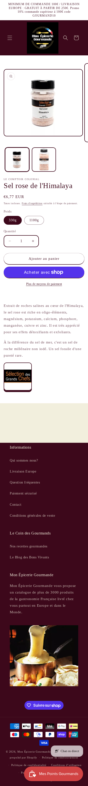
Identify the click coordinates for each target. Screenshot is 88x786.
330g (13, 220)
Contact (15, 504)
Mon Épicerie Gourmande (34, 751)
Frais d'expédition (32, 203)
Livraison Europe (23, 471)
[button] (9, 37)
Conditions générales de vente (32, 515)
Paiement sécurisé (23, 493)
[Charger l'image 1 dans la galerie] (17, 159)
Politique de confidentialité (28, 765)
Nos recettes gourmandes (28, 546)
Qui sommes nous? (24, 460)
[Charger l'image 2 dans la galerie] (44, 159)
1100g (34, 220)
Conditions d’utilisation (66, 765)
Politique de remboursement (60, 757)
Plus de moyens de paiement (44, 284)
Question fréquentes (25, 482)
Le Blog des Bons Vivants (29, 557)
